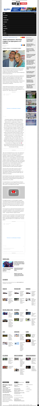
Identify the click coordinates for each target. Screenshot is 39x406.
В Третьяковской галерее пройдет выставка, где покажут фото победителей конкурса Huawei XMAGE (22, 362)
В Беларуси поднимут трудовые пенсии (22, 320)
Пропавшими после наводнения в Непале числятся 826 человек (30, 81)
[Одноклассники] (22, 45)
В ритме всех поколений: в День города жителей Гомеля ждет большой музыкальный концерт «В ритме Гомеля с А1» (31, 62)
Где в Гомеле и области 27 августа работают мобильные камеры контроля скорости (31, 86)
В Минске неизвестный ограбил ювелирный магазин (31, 124)
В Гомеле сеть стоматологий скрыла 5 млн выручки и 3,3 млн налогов (31, 117)
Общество (5, 17)
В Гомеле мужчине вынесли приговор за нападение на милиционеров (31, 76)
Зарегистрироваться (29, 384)
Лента (4, 13)
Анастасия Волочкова (12, 148)
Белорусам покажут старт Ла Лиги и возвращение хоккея (10, 344)
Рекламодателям (28, 389)
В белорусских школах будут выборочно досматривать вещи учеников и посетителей (31, 56)
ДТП (4, 24)
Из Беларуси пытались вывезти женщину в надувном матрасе (30, 40)
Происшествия (5, 19)
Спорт (4, 30)
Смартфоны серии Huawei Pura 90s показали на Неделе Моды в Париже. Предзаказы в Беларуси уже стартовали (19, 263)
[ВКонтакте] (21, 45)
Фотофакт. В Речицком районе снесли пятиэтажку (22, 314)
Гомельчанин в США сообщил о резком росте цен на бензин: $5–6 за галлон (10, 361)
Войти (27, 386)
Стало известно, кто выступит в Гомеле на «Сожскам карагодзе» (8, 269)
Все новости (5, 37)
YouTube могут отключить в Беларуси (10, 367)
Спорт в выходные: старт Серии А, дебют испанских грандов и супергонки (10, 337)
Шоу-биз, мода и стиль (13, 37)
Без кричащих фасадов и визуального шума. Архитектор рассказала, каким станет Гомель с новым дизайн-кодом (31, 103)
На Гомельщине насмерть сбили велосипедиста (31, 72)
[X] (24, 45)
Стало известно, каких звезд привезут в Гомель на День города (17, 35)
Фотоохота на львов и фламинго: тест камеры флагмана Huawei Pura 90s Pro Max (31, 50)
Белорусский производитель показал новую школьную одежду (18, 269)
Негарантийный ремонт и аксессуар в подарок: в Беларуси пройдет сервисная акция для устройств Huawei (22, 346)
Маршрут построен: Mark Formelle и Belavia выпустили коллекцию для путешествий (18, 274)
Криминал (5, 22)
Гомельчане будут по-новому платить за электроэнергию (30, 97)
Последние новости (29, 37)
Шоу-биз (4, 26)
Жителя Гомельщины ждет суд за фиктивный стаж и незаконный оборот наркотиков (34, 301)
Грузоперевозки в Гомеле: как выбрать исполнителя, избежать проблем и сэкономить (22, 371)
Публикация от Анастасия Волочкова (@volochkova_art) (12, 251)
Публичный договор (17, 399)
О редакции (28, 388)
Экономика (5, 28)
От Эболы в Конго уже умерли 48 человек (33, 336)
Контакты (27, 391)
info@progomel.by (16, 386)
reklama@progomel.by (17, 389)
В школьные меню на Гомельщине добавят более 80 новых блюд (31, 45)
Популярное (28, 91)
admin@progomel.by (17, 393)
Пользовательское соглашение (19, 400)
